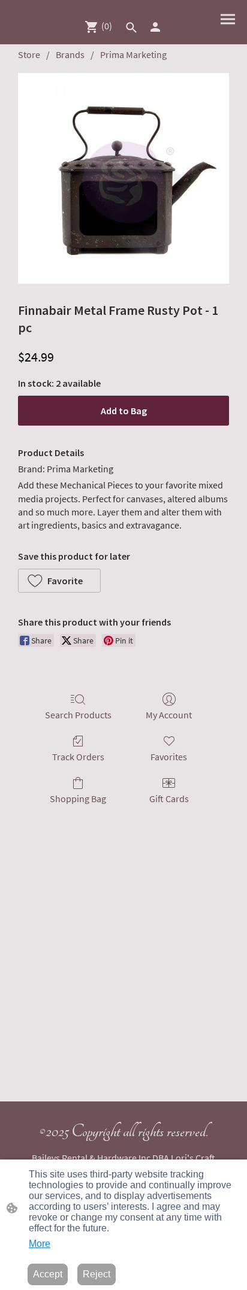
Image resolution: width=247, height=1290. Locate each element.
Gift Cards (169, 799)
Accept (47, 1274)
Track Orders (78, 757)
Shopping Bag (78, 799)
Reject (96, 1274)
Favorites (168, 757)
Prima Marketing (133, 54)
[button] (131, 27)
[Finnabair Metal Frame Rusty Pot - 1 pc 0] (123, 178)
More (39, 1244)
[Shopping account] (155, 27)
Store (29, 54)
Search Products (78, 715)
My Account (169, 715)
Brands (70, 54)
